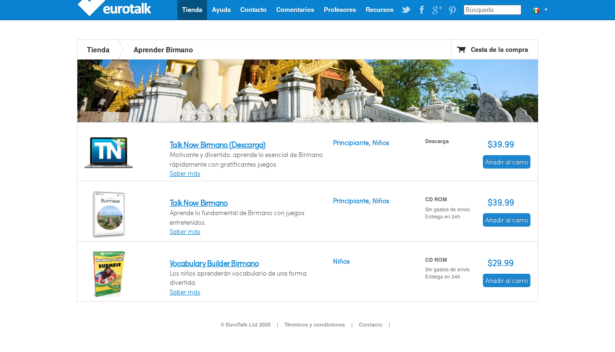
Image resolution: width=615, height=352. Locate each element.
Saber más (185, 173)
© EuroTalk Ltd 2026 (246, 324)
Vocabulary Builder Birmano (214, 263)
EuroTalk (115, 9)
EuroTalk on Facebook (421, 10)
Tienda (192, 9)
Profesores (340, 9)
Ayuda (221, 9)
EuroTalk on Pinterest (452, 10)
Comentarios (295, 9)
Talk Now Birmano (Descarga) (218, 144)
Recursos (380, 9)
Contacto (253, 9)
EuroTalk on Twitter (406, 10)
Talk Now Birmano (198, 202)
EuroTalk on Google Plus (436, 10)
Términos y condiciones (314, 324)
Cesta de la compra (499, 49)
